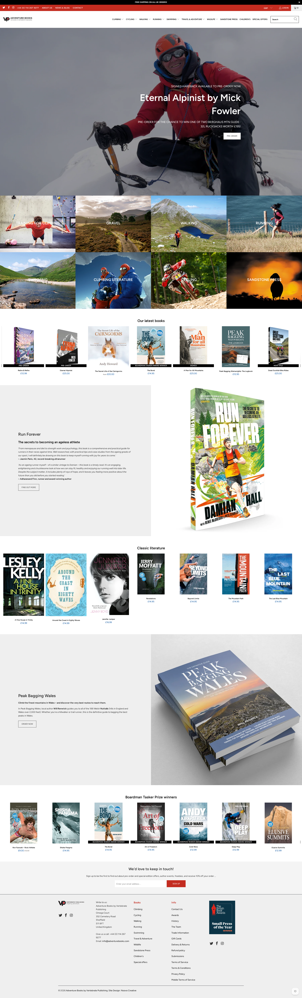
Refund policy (178, 950)
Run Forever (29, 434)
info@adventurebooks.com (115, 941)
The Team (176, 927)
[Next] (293, 351)
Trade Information (180, 932)
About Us (47, 8)
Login (285, 8)
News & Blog (62, 8)
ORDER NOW (27, 724)
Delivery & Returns (180, 944)
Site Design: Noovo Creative (122, 990)
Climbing (138, 909)
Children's (139, 956)
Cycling (137, 915)
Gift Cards (176, 938)
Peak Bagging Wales (37, 695)
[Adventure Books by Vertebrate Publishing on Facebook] (8, 8)
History (175, 921)
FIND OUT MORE (29, 487)
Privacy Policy (178, 974)
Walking (137, 921)
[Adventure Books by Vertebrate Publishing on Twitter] (3, 8)
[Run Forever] (226, 460)
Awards (175, 915)
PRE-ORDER (232, 136)
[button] (118, 19)
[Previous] (8, 351)
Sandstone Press (142, 950)
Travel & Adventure (143, 938)
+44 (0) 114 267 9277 (28, 8)
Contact (78, 8)
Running (138, 927)
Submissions (177, 956)
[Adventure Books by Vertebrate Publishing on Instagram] (13, 8)
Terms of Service (179, 962)
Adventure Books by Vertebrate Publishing (87, 990)
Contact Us (177, 909)
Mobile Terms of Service (183, 980)
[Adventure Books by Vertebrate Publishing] (17, 19)
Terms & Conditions (181, 968)
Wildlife (137, 944)
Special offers (140, 962)
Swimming (139, 932)
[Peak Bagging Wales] (226, 709)
